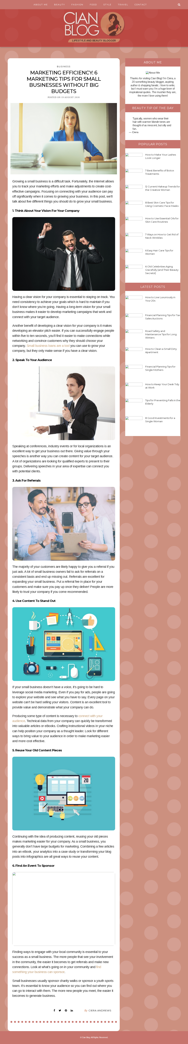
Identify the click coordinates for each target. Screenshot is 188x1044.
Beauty (59, 4)
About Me (41, 4)
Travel (123, 4)
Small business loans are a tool (48, 346)
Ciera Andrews (99, 1010)
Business (63, 66)
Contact (141, 4)
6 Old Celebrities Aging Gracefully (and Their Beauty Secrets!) (161, 270)
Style (107, 4)
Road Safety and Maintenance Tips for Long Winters (161, 334)
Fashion (77, 4)
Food (93, 4)
